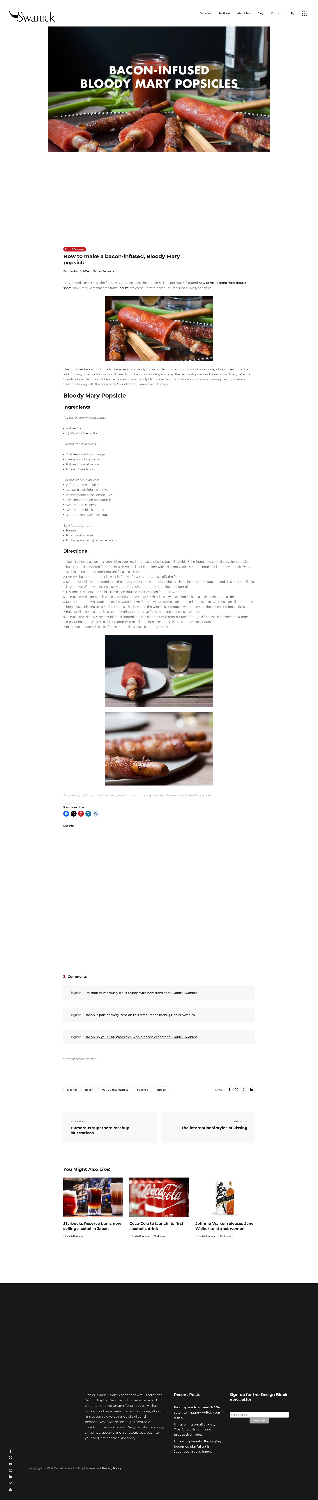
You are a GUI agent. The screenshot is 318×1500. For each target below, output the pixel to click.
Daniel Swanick (103, 271)
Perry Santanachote (115, 1089)
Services (205, 13)
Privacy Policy (111, 1468)
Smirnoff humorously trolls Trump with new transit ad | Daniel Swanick (141, 993)
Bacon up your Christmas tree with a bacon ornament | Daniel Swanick (141, 1037)
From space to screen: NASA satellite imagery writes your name (197, 1412)
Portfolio (224, 13)
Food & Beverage (74, 249)
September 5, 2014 (76, 271)
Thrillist (123, 288)
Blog (260, 13)
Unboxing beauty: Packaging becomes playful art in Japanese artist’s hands (197, 1446)
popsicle (142, 1089)
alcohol (72, 1089)
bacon (89, 1089)
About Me (243, 13)
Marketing (159, 1236)
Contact (276, 13)
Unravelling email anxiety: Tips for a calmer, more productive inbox (195, 1429)
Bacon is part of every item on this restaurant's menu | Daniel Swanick (140, 1015)
